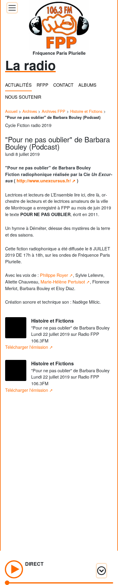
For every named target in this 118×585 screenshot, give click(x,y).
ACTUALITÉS (18, 85)
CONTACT (63, 85)
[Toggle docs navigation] (12, 8)
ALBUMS (87, 85)
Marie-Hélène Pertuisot (63, 281)
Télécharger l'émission (26, 347)
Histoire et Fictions (86, 111)
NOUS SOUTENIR (23, 97)
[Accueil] (59, 23)
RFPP (42, 85)
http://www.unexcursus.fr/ (44, 181)
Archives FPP (53, 111)
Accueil (11, 111)
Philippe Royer (54, 275)
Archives (29, 111)
